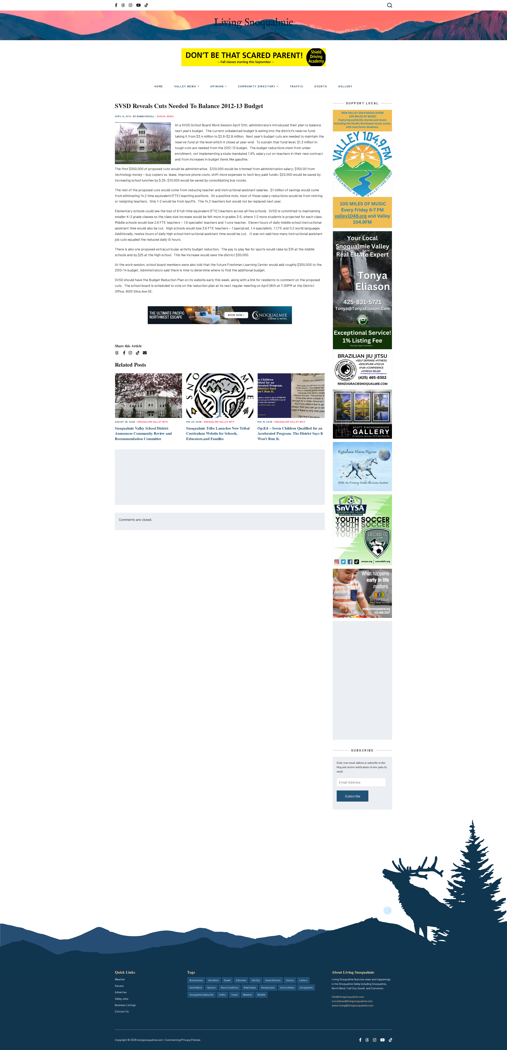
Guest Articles (273, 980)
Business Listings (125, 1005)
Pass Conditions (229, 987)
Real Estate (250, 987)
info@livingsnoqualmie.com (348, 996)
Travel (234, 994)
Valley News (185, 86)
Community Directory (257, 86)
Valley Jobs (121, 998)
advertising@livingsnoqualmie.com (352, 1005)
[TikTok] (139, 353)
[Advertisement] (220, 477)
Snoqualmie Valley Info (152, 421)
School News (165, 116)
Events (320, 86)
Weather (120, 979)
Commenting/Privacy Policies (182, 1039)
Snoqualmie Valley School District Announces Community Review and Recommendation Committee (143, 433)
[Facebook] (125, 353)
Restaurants (268, 987)
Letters (303, 980)
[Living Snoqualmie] (253, 23)
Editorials (241, 980)
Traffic (296, 86)
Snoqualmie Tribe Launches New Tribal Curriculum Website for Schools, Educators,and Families (218, 433)
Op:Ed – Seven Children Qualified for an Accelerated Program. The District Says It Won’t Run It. (290, 433)
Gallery (345, 86)
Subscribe (352, 796)
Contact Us (122, 1011)
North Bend (196, 987)
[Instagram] (131, 353)
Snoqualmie (306, 987)
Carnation (213, 980)
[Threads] (118, 353)
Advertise (121, 992)
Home (158, 86)
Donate (119, 985)
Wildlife (261, 994)
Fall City (256, 980)
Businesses (196, 980)
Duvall (227, 980)
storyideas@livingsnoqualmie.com (352, 1001)
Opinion (217, 86)
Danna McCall (146, 116)
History (290, 980)
